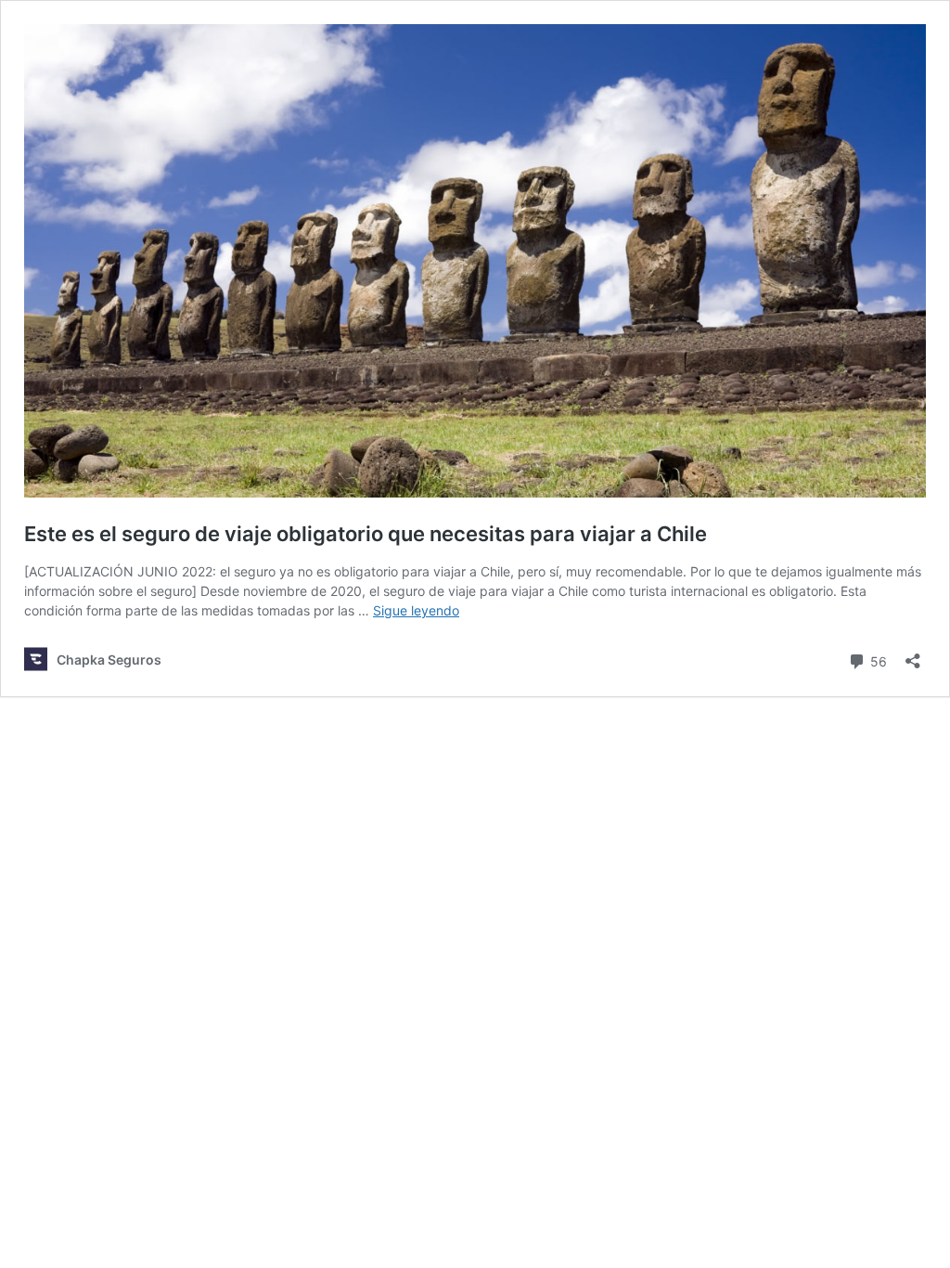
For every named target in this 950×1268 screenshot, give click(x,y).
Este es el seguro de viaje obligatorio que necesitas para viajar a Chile (365, 534)
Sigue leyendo (416, 610)
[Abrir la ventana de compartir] (913, 654)
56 (877, 660)
